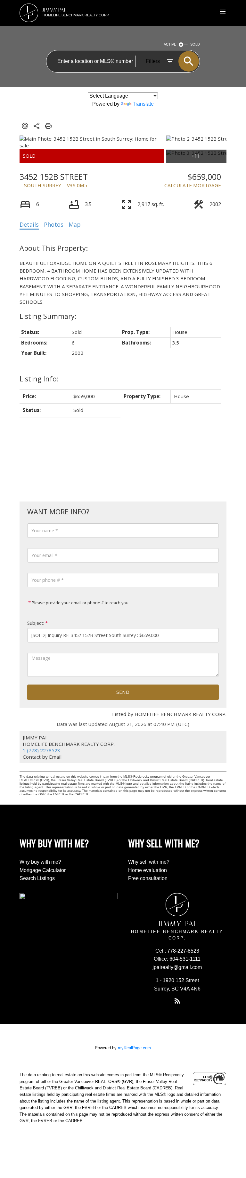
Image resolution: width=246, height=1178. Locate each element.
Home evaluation (147, 870)
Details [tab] (29, 224)
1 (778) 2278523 (41, 750)
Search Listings (37, 878)
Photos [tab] (53, 224)
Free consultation (148, 878)
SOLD (195, 44)
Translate (143, 104)
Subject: (35, 623)
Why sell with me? (148, 862)
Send (122, 692)
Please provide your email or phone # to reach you (79, 603)
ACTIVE (170, 44)
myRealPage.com (134, 1047)
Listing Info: (39, 378)
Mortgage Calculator (43, 870)
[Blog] (177, 1001)
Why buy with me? (40, 862)
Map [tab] (75, 224)
